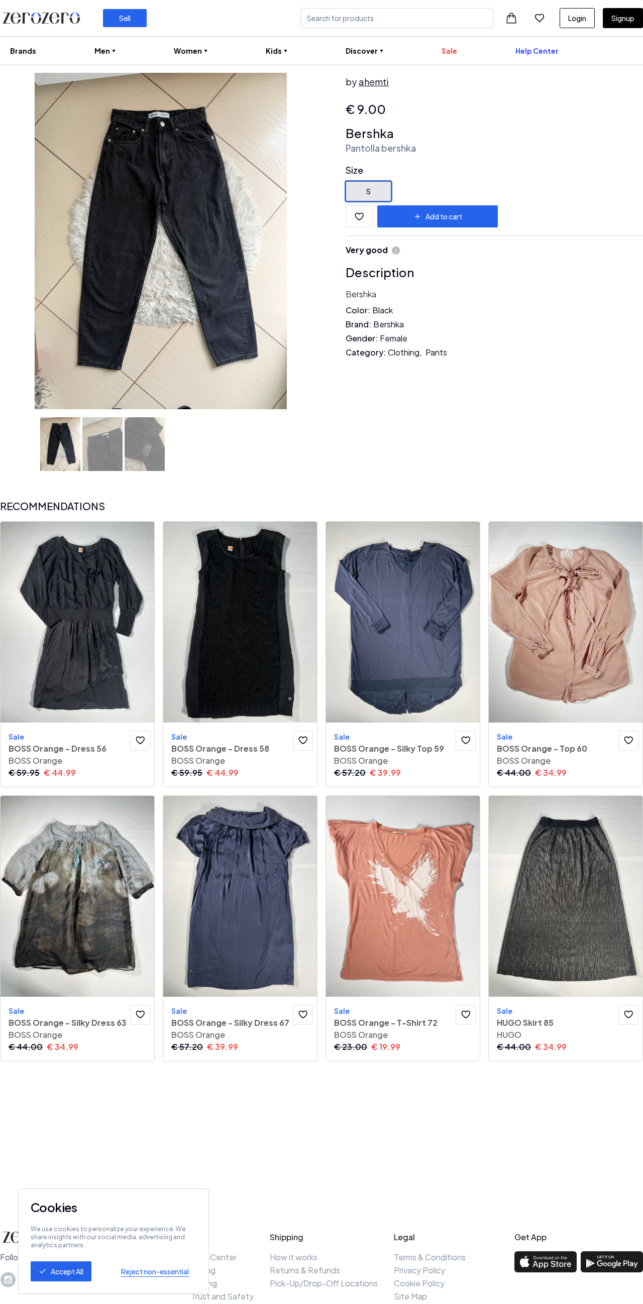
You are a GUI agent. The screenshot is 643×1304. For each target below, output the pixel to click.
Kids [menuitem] (274, 50)
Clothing (403, 352)
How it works (293, 1257)
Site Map (410, 1296)
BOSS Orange (35, 760)
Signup (622, 18)
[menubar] (284, 51)
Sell (125, 18)
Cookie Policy (419, 1283)
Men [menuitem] (102, 50)
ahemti (374, 81)
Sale (449, 50)
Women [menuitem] (188, 50)
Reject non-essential (155, 1271)
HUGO (509, 1034)
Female (393, 338)
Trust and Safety (222, 1296)
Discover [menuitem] (362, 50)
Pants (436, 352)
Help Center (537, 50)
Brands (23, 50)
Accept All (67, 1271)
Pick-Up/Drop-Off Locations (324, 1283)
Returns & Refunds (305, 1270)
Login (577, 18)
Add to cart (443, 216)
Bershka (370, 133)
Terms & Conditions (430, 1257)
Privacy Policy (419, 1270)
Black (382, 310)
